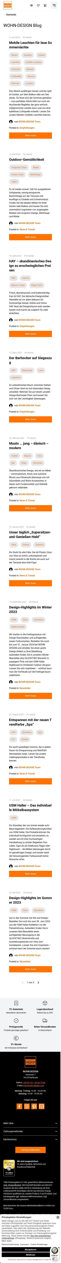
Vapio (14, 181)
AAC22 (25, 278)
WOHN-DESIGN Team (29, 121)
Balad (14, 55)
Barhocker (27, 370)
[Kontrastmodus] (31, 5)
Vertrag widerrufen (30, 1150)
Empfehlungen (27, 127)
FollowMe (16, 76)
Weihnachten (17, 626)
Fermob (15, 83)
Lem (41, 370)
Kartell (41, 55)
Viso (39, 455)
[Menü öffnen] (54, 5)
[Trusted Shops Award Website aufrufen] (9, 1168)
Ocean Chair (17, 174)
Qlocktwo (38, 619)
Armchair (37, 463)
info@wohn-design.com (33, 1085)
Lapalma (15, 377)
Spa (40, 732)
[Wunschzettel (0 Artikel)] (38, 5)
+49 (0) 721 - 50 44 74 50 (34, 1082)
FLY (13, 739)
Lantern (29, 83)
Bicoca (31, 76)
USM (13, 619)
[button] (30, 1123)
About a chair (18, 285)
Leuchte (15, 62)
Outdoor (28, 55)
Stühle (14, 455)
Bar (13, 463)
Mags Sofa (36, 285)
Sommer (15, 69)
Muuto (27, 455)
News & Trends (27, 229)
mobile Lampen (33, 62)
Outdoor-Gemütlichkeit (26, 160)
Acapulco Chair (19, 167)
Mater (36, 167)
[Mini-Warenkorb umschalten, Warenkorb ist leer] (45, 5)
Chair (24, 463)
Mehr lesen (30, 135)
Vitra (13, 544)
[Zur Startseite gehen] (7, 5)
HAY (13, 278)
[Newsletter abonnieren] (41, 1106)
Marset (29, 69)
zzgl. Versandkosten (12, 1185)
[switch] (54, 1258)
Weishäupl (35, 174)
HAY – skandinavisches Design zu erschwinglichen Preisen (30, 265)
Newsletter (25, 688)
